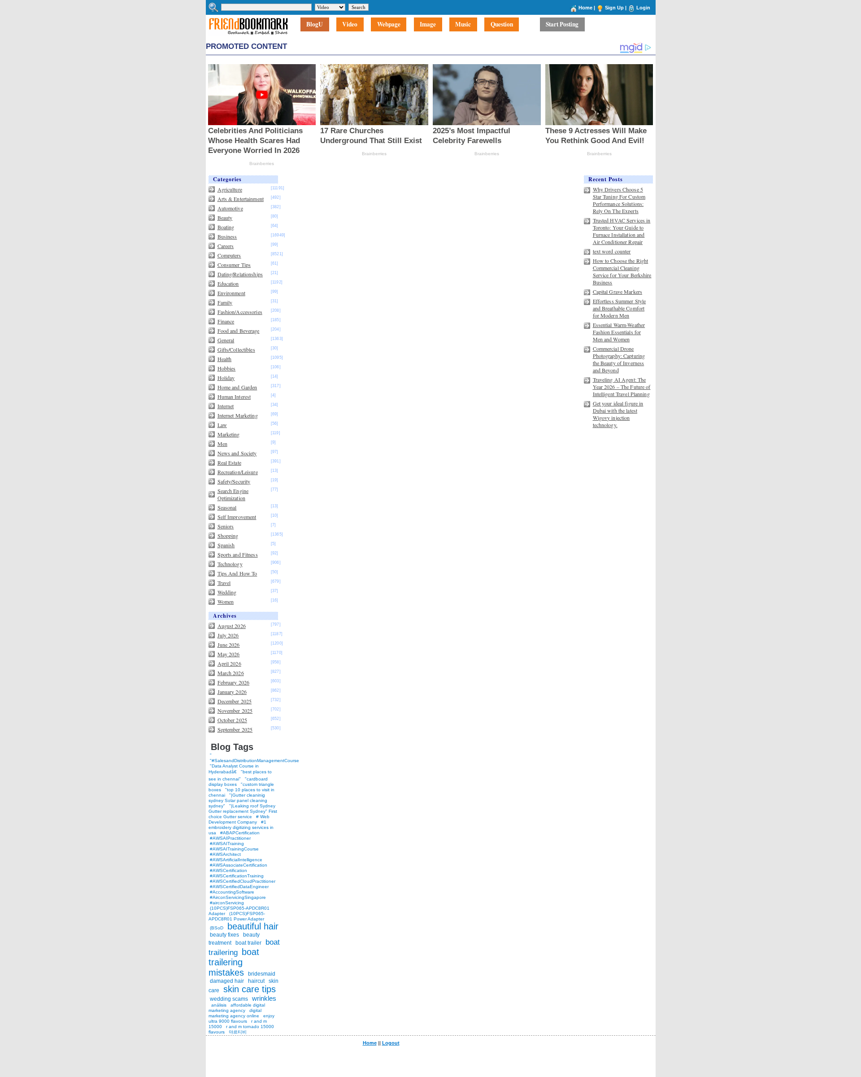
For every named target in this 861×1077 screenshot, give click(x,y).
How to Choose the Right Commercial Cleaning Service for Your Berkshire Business (622, 271)
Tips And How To (237, 573)
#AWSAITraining (227, 843)
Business (227, 236)
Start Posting (562, 24)
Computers (229, 255)
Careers (225, 245)
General (226, 340)
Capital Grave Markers (618, 291)
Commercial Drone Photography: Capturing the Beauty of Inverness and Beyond (619, 359)
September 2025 (235, 729)
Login (643, 7)
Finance (226, 321)
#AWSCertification (228, 870)
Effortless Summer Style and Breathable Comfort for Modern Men (619, 308)
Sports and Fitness (237, 554)
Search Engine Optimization (233, 494)
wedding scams (229, 999)
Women (225, 601)
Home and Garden (237, 387)
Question (502, 24)
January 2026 (232, 691)
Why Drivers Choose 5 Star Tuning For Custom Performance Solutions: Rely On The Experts (619, 200)
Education (228, 283)
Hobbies (226, 368)
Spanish (226, 545)
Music (463, 24)
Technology (230, 563)
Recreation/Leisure (237, 471)
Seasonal (227, 507)
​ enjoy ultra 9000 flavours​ (241, 1018)
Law (222, 424)
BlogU (314, 24)
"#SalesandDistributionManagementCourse (254, 760)
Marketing (228, 434)
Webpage (388, 24)
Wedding (227, 592)
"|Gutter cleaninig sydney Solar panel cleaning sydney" (238, 800)
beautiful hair (252, 926)
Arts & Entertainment (240, 198)
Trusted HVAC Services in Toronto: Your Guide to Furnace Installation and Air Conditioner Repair (622, 231)
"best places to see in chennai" (240, 775)
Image (428, 24)
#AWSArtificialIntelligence (236, 859)
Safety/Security (234, 481)
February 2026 (233, 682)
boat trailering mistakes (234, 962)
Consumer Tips (234, 264)
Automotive (230, 208)
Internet (225, 406)
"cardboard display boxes (238, 781)
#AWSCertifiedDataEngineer (239, 886)
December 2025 (234, 701)
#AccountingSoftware (232, 892)
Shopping (228, 535)
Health (224, 358)
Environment (231, 293)
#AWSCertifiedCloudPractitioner (242, 881)
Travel (224, 582)
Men (222, 443)
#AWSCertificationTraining (237, 875)
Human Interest (234, 396)
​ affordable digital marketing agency (237, 1008)
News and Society (237, 453)
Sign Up (614, 7)
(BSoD (216, 927)
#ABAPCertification (240, 832)
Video (349, 24)
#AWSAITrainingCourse (234, 848)
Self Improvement (237, 516)
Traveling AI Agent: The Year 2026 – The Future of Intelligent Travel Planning (622, 386)
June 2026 (228, 644)
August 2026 (231, 625)
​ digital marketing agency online (235, 1013)
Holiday (226, 377)
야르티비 (238, 1031)
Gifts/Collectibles (236, 349)
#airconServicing (227, 902)
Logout (391, 1043)
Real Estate (229, 462)
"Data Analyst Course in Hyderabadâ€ (234, 768)
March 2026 (230, 672)
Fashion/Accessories (239, 311)
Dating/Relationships (240, 274)
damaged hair (227, 981)
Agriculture (229, 189)
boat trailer (248, 943)
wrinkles (264, 998)
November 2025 (235, 710)
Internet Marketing (237, 415)
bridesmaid (261, 974)
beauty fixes (224, 935)
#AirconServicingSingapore (238, 897)
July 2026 (228, 635)
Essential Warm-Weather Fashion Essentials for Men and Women (619, 332)
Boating (226, 227)
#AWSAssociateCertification (238, 865)
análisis (218, 1005)
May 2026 (228, 654)
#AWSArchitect (225, 854)
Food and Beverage (238, 330)
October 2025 (232, 720)
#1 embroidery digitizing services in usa (241, 827)
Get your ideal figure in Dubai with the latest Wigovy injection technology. (618, 414)
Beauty (225, 217)
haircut (256, 981)
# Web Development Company (239, 819)
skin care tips (249, 989)
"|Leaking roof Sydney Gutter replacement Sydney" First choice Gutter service (243, 811)
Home (585, 7)
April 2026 (229, 663)
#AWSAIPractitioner (230, 838)
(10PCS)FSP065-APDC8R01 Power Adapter (237, 916)
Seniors (225, 526)
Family (225, 302)
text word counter (612, 251)
